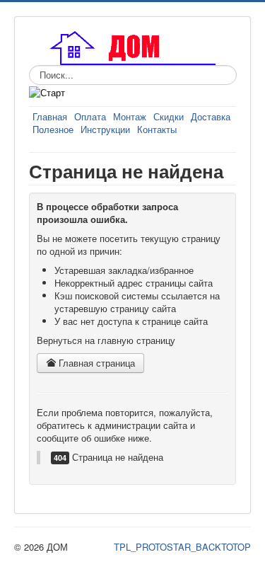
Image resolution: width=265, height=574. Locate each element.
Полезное (53, 129)
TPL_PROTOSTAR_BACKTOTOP (182, 546)
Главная (50, 116)
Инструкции (105, 129)
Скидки (168, 116)
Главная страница (95, 362)
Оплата (90, 116)
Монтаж (129, 116)
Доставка (210, 116)
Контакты (157, 129)
